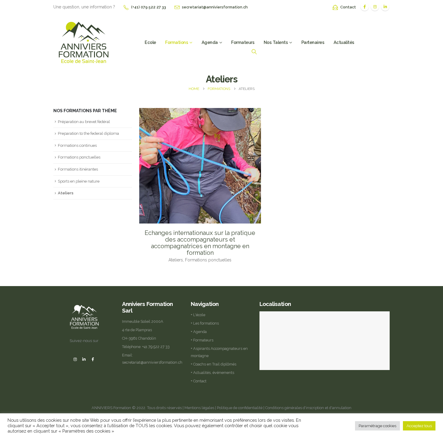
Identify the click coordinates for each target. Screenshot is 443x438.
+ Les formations (205, 323)
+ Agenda (199, 331)
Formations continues (77, 145)
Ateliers (66, 193)
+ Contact (198, 381)
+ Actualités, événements (212, 372)
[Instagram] (375, 6)
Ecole (150, 42)
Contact (348, 7)
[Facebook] (364, 6)
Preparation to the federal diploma (88, 133)
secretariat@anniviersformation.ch (215, 7)
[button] (254, 52)
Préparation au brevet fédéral (84, 121)
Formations (176, 42)
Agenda (210, 42)
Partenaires (313, 42)
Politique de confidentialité (239, 408)
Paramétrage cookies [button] (377, 426)
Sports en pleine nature (78, 181)
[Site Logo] (83, 41)
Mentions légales (199, 408)
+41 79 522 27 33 (156, 346)
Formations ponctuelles (79, 157)
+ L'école (198, 315)
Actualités (344, 42)
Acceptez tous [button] (419, 426)
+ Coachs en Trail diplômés (213, 364)
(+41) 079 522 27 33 (148, 7)
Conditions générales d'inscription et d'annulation (308, 408)
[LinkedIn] (385, 6)
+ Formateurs (202, 340)
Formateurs (242, 42)
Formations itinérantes (78, 169)
